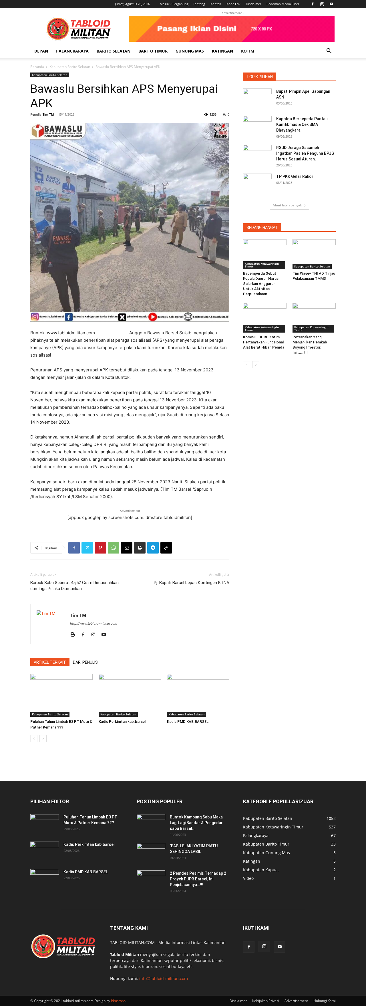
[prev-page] (33, 738)
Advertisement (296, 1000)
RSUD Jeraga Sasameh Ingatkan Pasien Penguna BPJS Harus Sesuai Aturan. (305, 153)
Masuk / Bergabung (174, 4)
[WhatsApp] (113, 548)
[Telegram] (153, 548)
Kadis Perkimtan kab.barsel (122, 721)
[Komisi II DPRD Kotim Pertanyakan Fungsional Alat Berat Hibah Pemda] (265, 318)
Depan (41, 51)
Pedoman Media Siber (282, 4)
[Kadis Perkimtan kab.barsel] (130, 695)
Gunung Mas (190, 51)
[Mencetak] (140, 548)
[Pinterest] (100, 548)
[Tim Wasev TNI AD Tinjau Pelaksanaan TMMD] (314, 254)
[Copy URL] (166, 548)
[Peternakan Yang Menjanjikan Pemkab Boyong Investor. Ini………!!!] (314, 318)
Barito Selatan (113, 51)
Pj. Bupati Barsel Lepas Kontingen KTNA (191, 582)
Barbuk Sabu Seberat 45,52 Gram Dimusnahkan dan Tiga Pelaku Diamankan (74, 585)
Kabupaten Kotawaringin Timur (262, 264)
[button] (329, 51)
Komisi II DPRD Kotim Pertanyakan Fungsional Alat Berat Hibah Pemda (263, 342)
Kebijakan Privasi (265, 1000)
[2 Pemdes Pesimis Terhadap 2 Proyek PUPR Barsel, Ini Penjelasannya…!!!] (151, 880)
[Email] (126, 548)
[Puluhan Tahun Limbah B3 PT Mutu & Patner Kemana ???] (61, 695)
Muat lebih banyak (287, 205)
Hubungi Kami (324, 1000)
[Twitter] (87, 548)
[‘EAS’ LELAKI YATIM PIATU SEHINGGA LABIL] (151, 853)
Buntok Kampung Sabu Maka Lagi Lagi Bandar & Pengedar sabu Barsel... (196, 823)
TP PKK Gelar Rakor (294, 176)
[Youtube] (331, 4)
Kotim (247, 51)
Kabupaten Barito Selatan (69, 66)
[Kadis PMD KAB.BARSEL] (198, 695)
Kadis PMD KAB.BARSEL (187, 721)
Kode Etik (233, 4)
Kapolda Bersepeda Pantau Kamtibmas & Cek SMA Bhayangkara (302, 124)
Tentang (199, 4)
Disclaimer (253, 4)
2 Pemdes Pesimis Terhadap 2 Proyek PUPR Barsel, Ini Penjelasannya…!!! (198, 879)
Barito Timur (153, 51)
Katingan (222, 51)
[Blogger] (74, 634)
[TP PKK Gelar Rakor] (257, 184)
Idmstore (118, 1000)
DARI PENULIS (85, 662)
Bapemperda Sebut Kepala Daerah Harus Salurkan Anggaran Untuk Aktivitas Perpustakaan (261, 283)
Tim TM (48, 114)
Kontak (215, 4)
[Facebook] (312, 4)
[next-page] (43, 738)
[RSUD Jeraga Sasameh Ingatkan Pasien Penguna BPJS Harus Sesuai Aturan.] (257, 155)
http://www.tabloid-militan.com (93, 623)
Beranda (37, 66)
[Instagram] (322, 4)
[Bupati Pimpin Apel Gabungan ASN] (257, 98)
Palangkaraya (72, 51)
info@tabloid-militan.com (163, 978)
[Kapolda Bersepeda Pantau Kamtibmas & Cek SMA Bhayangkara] (257, 126)
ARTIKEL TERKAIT (50, 662)
